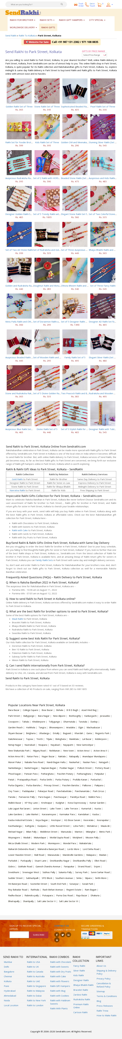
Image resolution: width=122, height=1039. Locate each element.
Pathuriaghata (84, 773)
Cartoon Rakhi (80, 1012)
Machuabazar (93, 727)
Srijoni (97, 866)
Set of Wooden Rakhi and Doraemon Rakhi (54, 357)
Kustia (97, 808)
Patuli (11, 779)
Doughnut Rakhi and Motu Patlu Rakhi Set (54, 285)
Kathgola (29, 825)
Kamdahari (83, 814)
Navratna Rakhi (17, 490)
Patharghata (47, 773)
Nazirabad (30, 744)
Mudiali (26, 837)
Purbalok (12, 860)
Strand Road (84, 866)
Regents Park (102, 733)
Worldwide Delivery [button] (22, 27)
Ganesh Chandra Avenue (48, 866)
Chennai (8, 976)
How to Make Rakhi (106, 1015)
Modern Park (37, 843)
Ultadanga (44, 733)
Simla (79, 878)
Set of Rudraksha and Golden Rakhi (51, 249)
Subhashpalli (32, 878)
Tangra (42, 727)
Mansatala (66, 831)
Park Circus (98, 791)
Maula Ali (105, 825)
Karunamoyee (49, 814)
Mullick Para (94, 796)
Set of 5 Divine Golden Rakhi (47, 393)
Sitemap (101, 991)
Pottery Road (102, 767)
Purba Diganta (15, 785)
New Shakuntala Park (18, 750)
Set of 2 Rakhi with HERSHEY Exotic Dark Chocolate (59, 178)
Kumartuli (86, 808)
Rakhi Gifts (48, 27)
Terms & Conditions (107, 996)
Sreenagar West (30, 872)
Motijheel (77, 837)
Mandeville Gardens (73, 854)
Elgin (80, 727)
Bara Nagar (44, 715)
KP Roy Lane (31, 802)
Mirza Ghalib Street (18, 843)
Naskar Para (89, 762)
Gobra (11, 866)
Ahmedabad (10, 995)
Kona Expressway (77, 802)
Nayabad (55, 744)
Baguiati (67, 733)
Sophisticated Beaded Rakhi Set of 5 (79, 106)
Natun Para (32, 756)
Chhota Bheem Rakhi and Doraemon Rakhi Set (84, 285)
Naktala (62, 756)
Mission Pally (92, 837)
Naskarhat (74, 762)
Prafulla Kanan (80, 779)
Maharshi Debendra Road (21, 849)
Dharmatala (69, 721)
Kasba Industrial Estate (20, 820)
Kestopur (56, 820)
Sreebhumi (13, 872)
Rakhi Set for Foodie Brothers (20, 142)
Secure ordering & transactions (92, 927)
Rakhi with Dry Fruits (60, 971)
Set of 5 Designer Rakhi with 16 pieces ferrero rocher (88, 321)
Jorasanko (105, 715)
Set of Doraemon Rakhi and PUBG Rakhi (53, 321)
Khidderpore (38, 721)
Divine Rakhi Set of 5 (47, 429)
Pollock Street (84, 767)
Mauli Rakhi (17, 618)
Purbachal (96, 779)
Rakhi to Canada (35, 971)
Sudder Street (15, 878)
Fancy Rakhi (79, 965)
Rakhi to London (35, 1005)
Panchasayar (60, 796)
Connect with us (64, 929)
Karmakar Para (67, 814)
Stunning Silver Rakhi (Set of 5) (104, 142)
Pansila (11, 796)
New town (68, 750)
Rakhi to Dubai (34, 995)
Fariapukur (69, 866)
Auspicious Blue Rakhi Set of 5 (20, 429)
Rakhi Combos (59, 957)
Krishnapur (46, 802)
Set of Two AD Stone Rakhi (19, 249)
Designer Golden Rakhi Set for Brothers (25, 214)
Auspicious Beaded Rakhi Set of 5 (22, 357)
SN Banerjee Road (17, 883)
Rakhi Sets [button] (46, 19)
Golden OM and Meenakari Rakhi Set (79, 142)
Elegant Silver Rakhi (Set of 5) (104, 357)
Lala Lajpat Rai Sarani (19, 808)
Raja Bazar (81, 895)
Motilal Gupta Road (59, 837)
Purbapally (26, 860)
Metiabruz (92, 825)
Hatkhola (30, 727)
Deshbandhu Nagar (59, 860)
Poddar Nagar (67, 767)
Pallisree (86, 785)
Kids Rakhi (78, 975)
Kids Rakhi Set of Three (47, 142)
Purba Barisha (33, 785)
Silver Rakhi (79, 970)
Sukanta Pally (65, 872)
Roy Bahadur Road (17, 889)
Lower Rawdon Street (19, 854)
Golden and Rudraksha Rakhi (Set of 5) (24, 285)
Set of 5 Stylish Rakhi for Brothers (78, 429)
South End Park (58, 883)
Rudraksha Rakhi (81, 999)
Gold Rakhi (17, 479)
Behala (59, 710)
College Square (30, 710)
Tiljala (49, 738)
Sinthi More (101, 878)
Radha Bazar (14, 895)
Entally (56, 733)
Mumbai (8, 961)
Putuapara (47, 895)
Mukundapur (40, 837)
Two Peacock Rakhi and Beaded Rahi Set (82, 393)
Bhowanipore (56, 727)
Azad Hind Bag (89, 710)
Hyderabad (9, 990)
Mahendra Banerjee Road (51, 849)
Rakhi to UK (33, 966)
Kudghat (60, 802)
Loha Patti (78, 825)
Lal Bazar (87, 738)
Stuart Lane (40, 860)
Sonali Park (87, 883)
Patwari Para (30, 773)
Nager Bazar (48, 756)
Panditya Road (77, 796)
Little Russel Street (60, 825)
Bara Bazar (13, 710)
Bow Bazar (47, 710)
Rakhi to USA (33, 961)
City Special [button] (96, 19)
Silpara (88, 878)
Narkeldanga (14, 767)
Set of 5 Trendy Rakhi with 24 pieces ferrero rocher (59, 214)
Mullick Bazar (14, 802)
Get (92, 4)
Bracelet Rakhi (80, 989)
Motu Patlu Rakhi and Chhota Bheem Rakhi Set (28, 321)
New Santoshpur (84, 744)
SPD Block (47, 878)
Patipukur (99, 773)
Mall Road (39, 854)
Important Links (104, 959)
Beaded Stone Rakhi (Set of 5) (76, 178)
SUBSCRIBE (38, 934)
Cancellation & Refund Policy (104, 985)
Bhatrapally (14, 901)
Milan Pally (31, 831)
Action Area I (83, 750)
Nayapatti (68, 744)
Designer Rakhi (81, 980)
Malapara (91, 854)
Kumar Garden (97, 802)
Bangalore (9, 971)
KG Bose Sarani (72, 820)
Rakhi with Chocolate (60, 961)
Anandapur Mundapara (93, 756)
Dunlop (94, 721)
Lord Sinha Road (91, 849)
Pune (6, 985)
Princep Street (51, 785)
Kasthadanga (15, 825)
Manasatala (53, 854)
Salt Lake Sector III (68, 901)
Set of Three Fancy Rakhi (102, 285)
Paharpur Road (45, 791)
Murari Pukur (14, 762)
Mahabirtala (85, 843)
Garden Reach (15, 727)
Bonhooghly (75, 715)
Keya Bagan (42, 820)
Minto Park (104, 831)
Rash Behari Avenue (53, 889)
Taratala (83, 721)
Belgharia (31, 733)
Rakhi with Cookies (59, 995)
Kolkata (7, 981)
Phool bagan (14, 773)
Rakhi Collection (81, 959)
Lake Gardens (15, 814)
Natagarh (103, 762)
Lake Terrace (71, 808)
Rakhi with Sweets (59, 966)
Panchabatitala (64, 791)
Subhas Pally (49, 872)
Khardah (79, 733)
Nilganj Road (39, 750)
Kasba (95, 814)
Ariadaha (70, 727)
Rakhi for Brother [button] (22, 19)
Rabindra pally (32, 895)
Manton (78, 831)
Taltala (25, 721)
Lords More (73, 849)
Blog (99, 1000)
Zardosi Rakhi (80, 994)
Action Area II (100, 750)
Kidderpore (101, 738)
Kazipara (41, 825)
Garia (89, 733)
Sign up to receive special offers (25, 927)
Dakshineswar (15, 738)
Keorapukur (103, 820)
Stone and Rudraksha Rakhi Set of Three (25, 393)
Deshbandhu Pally (82, 860)
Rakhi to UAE (33, 981)
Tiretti (39, 738)
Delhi (6, 966)
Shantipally (28, 901)
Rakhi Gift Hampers (60, 985)
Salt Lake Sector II (46, 901)
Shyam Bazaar (15, 733)
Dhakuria (95, 895)
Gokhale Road (25, 866)
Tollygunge (54, 721)
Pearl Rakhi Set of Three (102, 106)
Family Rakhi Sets (44, 560)
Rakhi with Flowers (59, 981)
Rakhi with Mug (57, 990)
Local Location (11, 1005)
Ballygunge (29, 715)
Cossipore (13, 721)
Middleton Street (48, 831)
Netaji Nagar (14, 744)
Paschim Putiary (65, 773)
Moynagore (14, 837)
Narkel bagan (31, 767)
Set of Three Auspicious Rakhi (76, 249)
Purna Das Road (64, 895)
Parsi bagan (44, 796)
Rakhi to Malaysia (35, 990)
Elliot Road (99, 860)
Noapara (42, 744)
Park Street (14, 715)
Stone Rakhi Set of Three (47, 106)
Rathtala (35, 889)
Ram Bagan (90, 889)
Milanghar (91, 831)
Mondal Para (69, 843)
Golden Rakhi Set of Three (19, 106)
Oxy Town (13, 791)
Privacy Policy (104, 978)
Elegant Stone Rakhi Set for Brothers (80, 214)
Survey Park (81, 872)
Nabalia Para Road (34, 762)
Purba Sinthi (46, 779)
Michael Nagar (15, 831)
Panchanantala (82, 791)
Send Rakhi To (13, 957)
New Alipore (59, 715)
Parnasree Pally (27, 796)
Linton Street (39, 808)
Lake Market (32, 814)
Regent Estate (73, 889)
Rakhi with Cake (20, 530)
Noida (7, 1000)
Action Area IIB (15, 756)
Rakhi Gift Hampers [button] (71, 19)
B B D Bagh (72, 710)
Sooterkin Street (38, 883)
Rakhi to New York (36, 1000)
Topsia (29, 738)
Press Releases (105, 1005)
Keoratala (88, 820)
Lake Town (55, 808)
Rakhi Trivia (102, 1010)
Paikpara (98, 785)
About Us (101, 965)
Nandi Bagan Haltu (56, 762)
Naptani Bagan (48, 767)
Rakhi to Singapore (36, 985)
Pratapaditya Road (26, 779)
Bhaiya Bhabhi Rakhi (83, 984)
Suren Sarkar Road (100, 872)
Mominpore (54, 843)
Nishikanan (54, 750)
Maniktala (74, 738)
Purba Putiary (62, 779)
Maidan (102, 854)
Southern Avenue (64, 878)
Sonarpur (74, 883)
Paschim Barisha (70, 785)
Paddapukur (28, 791)
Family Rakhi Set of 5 (74, 357)
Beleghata (60, 738)
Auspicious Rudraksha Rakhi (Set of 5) (24, 178)
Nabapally (74, 756)
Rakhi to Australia (35, 976)
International (36, 957)
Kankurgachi (90, 715)
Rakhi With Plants (59, 1008)
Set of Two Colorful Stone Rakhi (105, 214)
